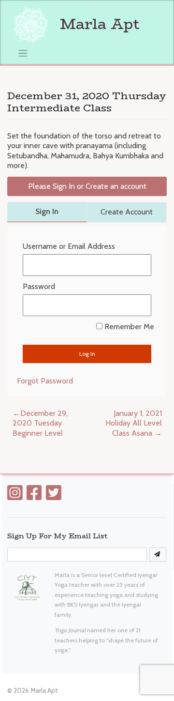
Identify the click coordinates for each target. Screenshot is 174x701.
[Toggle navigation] (23, 53)
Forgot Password (45, 380)
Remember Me (128, 326)
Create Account (127, 211)
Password (39, 286)
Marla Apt (98, 24)
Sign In (46, 211)
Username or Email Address (69, 246)
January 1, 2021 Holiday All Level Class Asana (133, 423)
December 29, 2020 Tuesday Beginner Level (40, 423)
